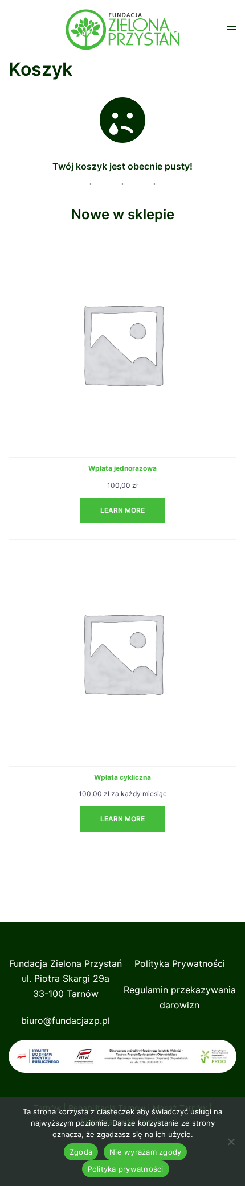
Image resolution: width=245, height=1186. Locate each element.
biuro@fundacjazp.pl (65, 1020)
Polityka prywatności (126, 1168)
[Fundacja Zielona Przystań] (122, 28)
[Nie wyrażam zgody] (230, 1141)
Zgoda (81, 1151)
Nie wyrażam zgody (145, 1151)
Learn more (122, 510)
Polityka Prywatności (179, 963)
